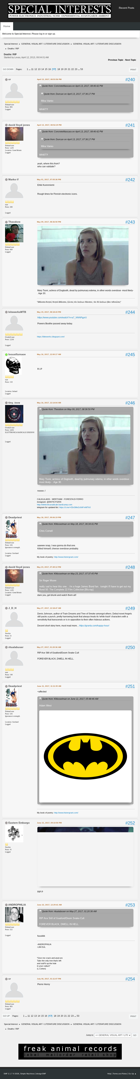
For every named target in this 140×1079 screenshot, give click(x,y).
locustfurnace (17, 354)
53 (81, 69)
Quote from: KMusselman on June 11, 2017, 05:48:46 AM (70, 699)
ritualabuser (15, 647)
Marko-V (13, 179)
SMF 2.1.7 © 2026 (11, 1074)
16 (49, 69)
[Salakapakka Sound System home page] (6, 210)
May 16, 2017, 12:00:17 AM (49, 354)
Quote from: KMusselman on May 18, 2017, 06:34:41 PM (70, 524)
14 (42, 69)
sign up (51, 34)
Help (109, 1074)
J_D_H (12, 608)
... (30, 69)
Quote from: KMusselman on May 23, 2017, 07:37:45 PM (70, 573)
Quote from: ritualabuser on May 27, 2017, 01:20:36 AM (69, 911)
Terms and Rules (120, 1074)
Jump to (89, 1035)
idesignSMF (41, 1074)
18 (58, 69)
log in (42, 34)
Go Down (8, 69)
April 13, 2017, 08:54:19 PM (49, 125)
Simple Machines (27, 1074)
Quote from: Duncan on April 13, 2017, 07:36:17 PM (69, 94)
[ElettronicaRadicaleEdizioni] (6, 439)
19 (62, 69)
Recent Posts (126, 7)
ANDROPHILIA (17, 904)
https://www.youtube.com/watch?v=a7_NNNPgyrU (62, 317)
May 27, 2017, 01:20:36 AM (49, 647)
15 (46, 69)
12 (35, 69)
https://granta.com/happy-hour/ (94, 625)
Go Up (6, 1016)
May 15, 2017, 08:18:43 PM (49, 312)
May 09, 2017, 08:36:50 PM (49, 222)
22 (72, 69)
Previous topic (115, 60)
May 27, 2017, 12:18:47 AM (49, 608)
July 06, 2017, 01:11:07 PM (49, 979)
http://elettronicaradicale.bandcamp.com (54, 505)
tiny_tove (14, 402)
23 (76, 69)
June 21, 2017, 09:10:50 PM (49, 823)
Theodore (14, 221)
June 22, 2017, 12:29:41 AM (49, 905)
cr (9, 79)
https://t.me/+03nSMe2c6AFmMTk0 (75, 507)
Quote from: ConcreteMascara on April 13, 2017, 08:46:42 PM (72, 86)
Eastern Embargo (19, 822)
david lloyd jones (19, 124)
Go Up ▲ (132, 1074)
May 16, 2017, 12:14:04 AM (49, 403)
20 (65, 69)
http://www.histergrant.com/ (66, 557)
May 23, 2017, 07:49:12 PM (49, 567)
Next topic (130, 60)
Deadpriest (15, 517)
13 (39, 69)
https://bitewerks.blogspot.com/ (51, 337)
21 (69, 69)
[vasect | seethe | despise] (6, 388)
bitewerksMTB (17, 311)
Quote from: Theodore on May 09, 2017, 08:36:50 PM (68, 409)
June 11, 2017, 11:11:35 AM (49, 686)
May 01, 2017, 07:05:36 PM (49, 179)
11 (32, 69)
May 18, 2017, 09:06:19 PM (49, 517)
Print (133, 70)
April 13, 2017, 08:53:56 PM (49, 79)
